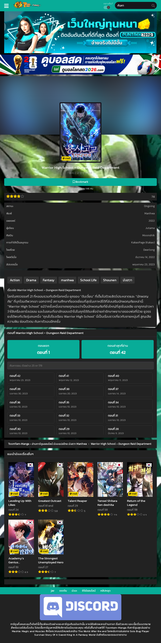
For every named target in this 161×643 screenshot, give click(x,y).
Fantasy (49, 280)
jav (53, 591)
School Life (88, 280)
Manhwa (149, 213)
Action (15, 280)
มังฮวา (127, 280)
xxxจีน (63, 591)
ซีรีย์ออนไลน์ (89, 591)
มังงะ (74, 591)
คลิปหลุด (105, 591)
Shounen (109, 280)
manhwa (67, 280)
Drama (31, 280)
